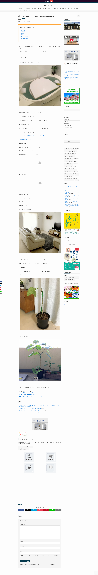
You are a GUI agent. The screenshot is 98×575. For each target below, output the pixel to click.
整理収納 (76, 163)
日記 (72, 168)
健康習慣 (67, 158)
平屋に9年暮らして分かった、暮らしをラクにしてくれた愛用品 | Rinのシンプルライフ (72, 189)
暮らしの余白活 (67, 119)
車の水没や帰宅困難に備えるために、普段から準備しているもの (71, 81)
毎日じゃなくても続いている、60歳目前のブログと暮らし (71, 75)
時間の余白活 (67, 117)
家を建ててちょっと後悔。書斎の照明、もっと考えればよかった (71, 78)
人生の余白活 (67, 121)
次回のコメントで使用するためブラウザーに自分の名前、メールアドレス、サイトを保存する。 (40, 556)
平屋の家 (23, 31)
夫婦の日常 (76, 158)
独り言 (66, 176)
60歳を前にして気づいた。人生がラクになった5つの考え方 (30, 408)
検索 (78, 15)
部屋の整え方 (24, 33)
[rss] (77, 2)
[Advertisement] (39, 488)
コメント (22, 524)
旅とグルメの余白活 (68, 166)
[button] (21, 510)
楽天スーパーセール (68, 173)
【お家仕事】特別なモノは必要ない (27, 139)
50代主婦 (77, 148)
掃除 (71, 163)
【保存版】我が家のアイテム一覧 (70, 204)
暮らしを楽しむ (75, 171)
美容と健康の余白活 (68, 127)
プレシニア (74, 151)
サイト (21, 551)
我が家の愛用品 (24, 38)
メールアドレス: (22, 445)
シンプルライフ (68, 151)
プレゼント (67, 153)
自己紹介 (23, 30)
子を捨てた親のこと (26, 36)
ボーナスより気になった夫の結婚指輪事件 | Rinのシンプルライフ (72, 205)
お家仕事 (21, 504)
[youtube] (76, 2)
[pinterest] (75, 2)
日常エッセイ (67, 168)
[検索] (79, 2)
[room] (73, 2)
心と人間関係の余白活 (68, 125)
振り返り (67, 163)
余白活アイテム (67, 134)
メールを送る (67, 240)
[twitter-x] (71, 2)
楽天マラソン (75, 173)
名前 (21, 541)
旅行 (74, 166)
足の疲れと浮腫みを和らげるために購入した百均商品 (28, 405)
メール (22, 546)
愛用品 (75, 161)
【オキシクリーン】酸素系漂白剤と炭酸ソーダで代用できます (33, 135)
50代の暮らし (71, 148)
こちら (51, 1)
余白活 (66, 156)
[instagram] (72, 2)
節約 (70, 176)
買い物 (75, 178)
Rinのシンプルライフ (49, 5)
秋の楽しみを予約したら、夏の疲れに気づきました (71, 72)
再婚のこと (23, 34)
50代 (66, 148)
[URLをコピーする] (58, 510)
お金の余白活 (67, 123)
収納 (71, 158)
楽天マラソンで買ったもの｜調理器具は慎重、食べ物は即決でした (71, 68)
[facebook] (69, 2)
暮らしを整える (68, 171)
